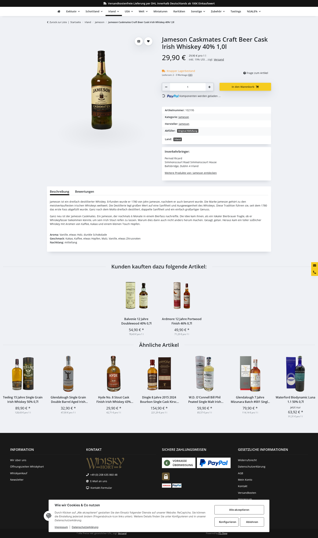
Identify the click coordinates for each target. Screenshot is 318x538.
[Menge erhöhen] (209, 87)
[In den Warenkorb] (50, 34)
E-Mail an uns (98, 481)
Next (309, 386)
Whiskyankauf (18, 473)
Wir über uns (18, 460)
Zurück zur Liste (58, 22)
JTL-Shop (222, 533)
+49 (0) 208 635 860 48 (103, 474)
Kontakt (242, 486)
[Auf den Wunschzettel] (148, 41)
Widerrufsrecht (247, 460)
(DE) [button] (190, 75)
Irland (177, 139)
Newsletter (17, 479)
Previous (9, 386)
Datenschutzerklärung (85, 527)
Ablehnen (252, 521)
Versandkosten (247, 492)
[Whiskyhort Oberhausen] (58, 11)
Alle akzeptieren (239, 509)
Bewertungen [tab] (84, 192)
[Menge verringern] (166, 87)
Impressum (61, 527)
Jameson (184, 117)
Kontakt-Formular (101, 488)
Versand (219, 59)
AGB (240, 473)
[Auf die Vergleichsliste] (139, 41)
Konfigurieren (227, 521)
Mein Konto (245, 479)
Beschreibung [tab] (59, 192)
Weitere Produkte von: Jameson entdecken (191, 173)
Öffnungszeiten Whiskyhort (27, 466)
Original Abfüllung (187, 130)
